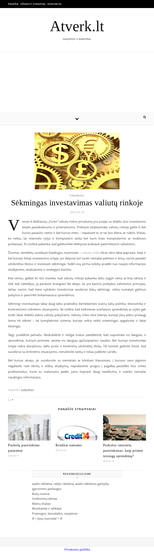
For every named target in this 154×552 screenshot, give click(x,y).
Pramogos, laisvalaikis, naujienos (55, 513)
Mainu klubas (41, 504)
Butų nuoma (40, 494)
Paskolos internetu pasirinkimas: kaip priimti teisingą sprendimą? (123, 450)
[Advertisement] (77, 82)
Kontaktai (55, 3)
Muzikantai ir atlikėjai (47, 508)
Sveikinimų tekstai (44, 499)
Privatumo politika (77, 549)
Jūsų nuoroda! (47, 518)
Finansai (77, 195)
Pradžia (13, 3)
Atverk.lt (77, 26)
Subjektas (27, 390)
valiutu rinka (91, 253)
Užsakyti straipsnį (33, 3)
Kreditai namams (69, 445)
